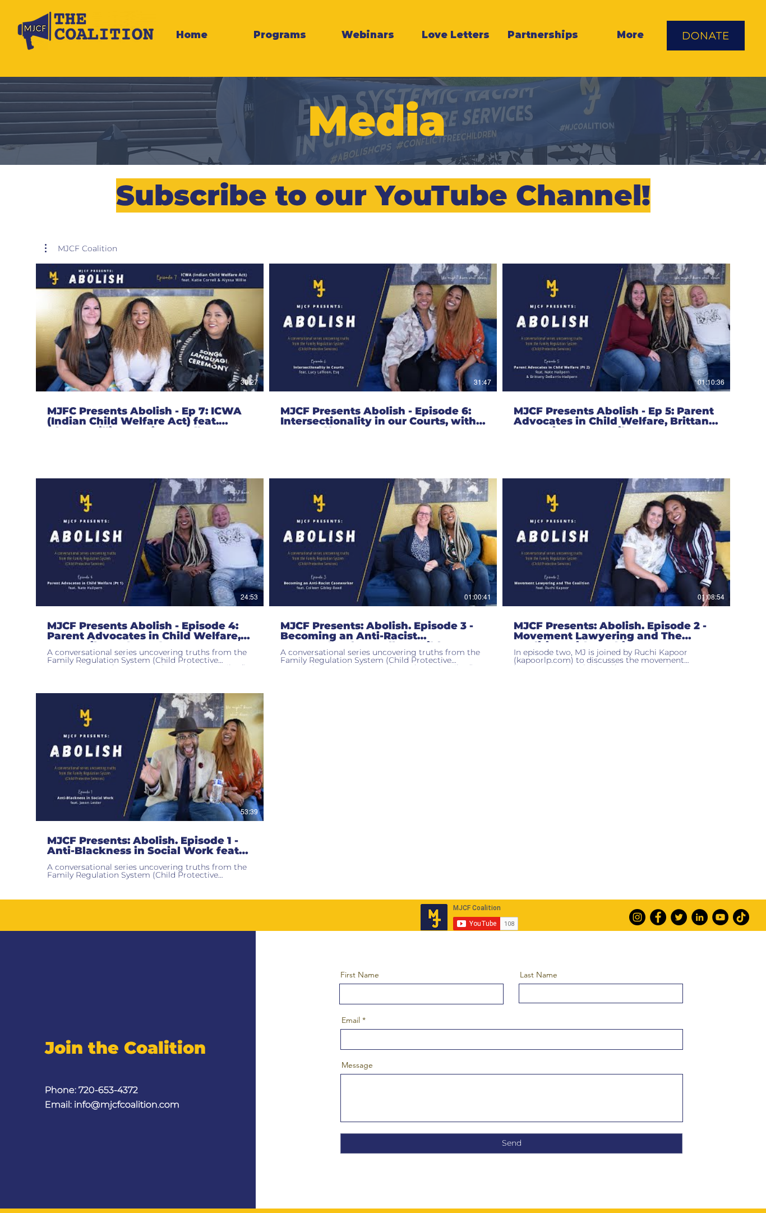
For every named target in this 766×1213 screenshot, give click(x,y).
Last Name (538, 975)
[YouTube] (720, 917)
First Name (359, 975)
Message (357, 1065)
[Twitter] (679, 917)
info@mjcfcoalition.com (126, 1104)
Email (351, 1020)
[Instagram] (637, 917)
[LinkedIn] (699, 917)
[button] (81, 248)
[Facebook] (658, 917)
